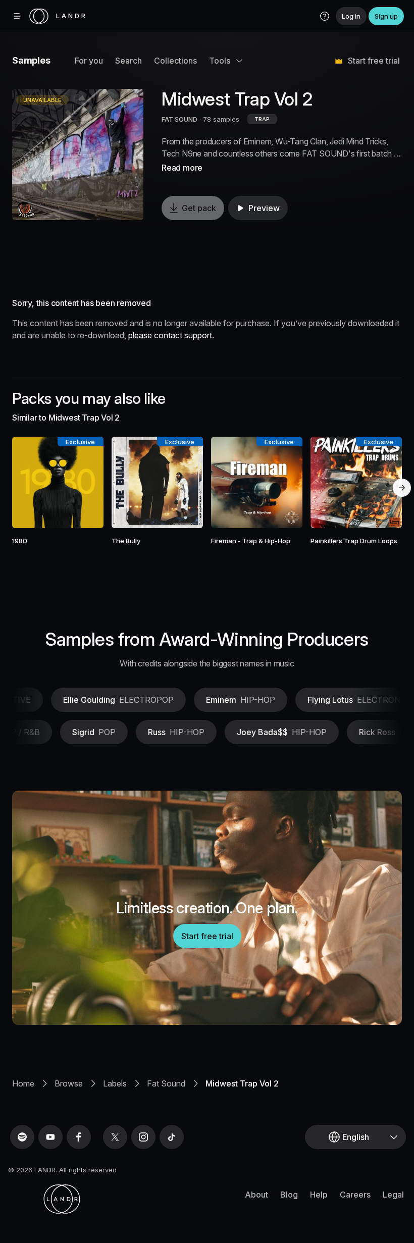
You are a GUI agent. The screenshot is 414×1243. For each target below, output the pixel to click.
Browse (69, 1083)
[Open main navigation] (17, 16)
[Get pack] (87, 483)
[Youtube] (50, 1137)
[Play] (78, 154)
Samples (31, 60)
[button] (325, 16)
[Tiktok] (172, 1137)
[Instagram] (143, 1137)
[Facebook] (79, 1137)
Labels (115, 1083)
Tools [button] (219, 61)
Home (23, 1083)
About (256, 1194)
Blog (289, 1194)
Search (128, 61)
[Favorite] (29, 483)
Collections (175, 61)
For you (89, 61)
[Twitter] (115, 1137)
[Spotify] (22, 1137)
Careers (355, 1194)
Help (319, 1194)
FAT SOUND (179, 119)
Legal (393, 1194)
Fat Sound (166, 1083)
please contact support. (171, 335)
